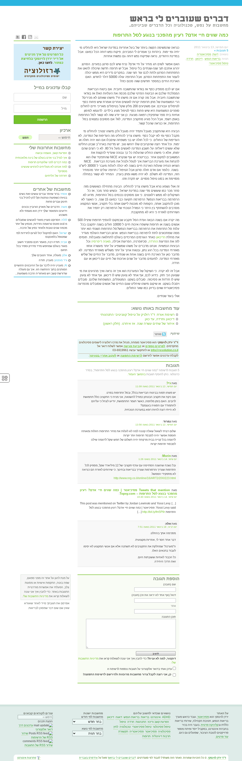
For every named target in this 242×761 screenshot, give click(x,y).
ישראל (63, 233)
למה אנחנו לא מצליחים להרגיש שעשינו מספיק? (44, 169)
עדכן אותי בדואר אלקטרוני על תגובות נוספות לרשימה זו (139, 669)
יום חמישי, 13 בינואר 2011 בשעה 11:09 (156, 386)
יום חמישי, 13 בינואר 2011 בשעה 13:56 (156, 424)
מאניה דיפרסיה (101, 241)
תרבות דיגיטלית (161, 736)
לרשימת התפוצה (131, 355)
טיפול (123, 721)
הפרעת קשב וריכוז (158, 721)
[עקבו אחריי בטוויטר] (18, 37)
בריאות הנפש (212, 58)
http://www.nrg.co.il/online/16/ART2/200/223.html (145, 478)
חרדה (189, 58)
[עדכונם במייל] (36, 37)
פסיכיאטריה (204, 54)
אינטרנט (156, 717)
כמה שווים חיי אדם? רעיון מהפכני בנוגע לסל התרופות (170, 35)
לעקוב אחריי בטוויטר (102, 355)
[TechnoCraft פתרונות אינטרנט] (39, 758)
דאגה (119, 717)
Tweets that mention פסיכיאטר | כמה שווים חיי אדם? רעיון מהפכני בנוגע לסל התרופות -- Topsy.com (128, 491)
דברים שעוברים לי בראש (121, 757)
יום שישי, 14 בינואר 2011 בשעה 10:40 (157, 497)
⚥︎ (5, 378)
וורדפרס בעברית (88, 757)
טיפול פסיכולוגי (161, 726)
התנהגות (141, 721)
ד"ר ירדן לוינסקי (217, 757)
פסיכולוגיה (164, 731)
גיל (169, 383)
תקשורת (123, 731)
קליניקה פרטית (209, 725)
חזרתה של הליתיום (56, 175)
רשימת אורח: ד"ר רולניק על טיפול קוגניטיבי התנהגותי (137, 314)
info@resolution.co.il (164, 350)
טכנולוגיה (125, 726)
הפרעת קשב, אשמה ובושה (51, 153)
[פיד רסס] (30, 37)
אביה (64, 242)
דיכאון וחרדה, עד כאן (159, 319)
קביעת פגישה (132, 346)
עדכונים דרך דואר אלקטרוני (36, 727)
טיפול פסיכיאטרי (218, 63)
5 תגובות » (221, 50)
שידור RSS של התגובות (39, 745)
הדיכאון (160, 237)
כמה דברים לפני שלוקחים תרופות (47, 162)
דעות (215, 54)
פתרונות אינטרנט (26, 757)
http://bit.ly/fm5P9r (153, 512)
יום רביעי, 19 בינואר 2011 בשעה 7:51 (157, 527)
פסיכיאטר (203, 716)
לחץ (115, 726)
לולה (64, 219)
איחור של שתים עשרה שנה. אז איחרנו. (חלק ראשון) (138, 323)
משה (64, 206)
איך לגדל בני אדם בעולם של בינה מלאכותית (41, 157)
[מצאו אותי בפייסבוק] (24, 37)
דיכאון (199, 58)
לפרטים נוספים (155, 346)
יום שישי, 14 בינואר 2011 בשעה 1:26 (157, 459)
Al (66, 265)
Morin (166, 456)
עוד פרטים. (221, 736)
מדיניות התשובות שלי (35, 596)
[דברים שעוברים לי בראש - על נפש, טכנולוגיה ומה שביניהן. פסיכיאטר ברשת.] (178, 21)
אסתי (64, 194)
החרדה (153, 241)
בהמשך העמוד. (136, 374)
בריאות (145, 717)
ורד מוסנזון (61, 260)
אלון (64, 255)
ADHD (166, 717)
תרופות (146, 736)
